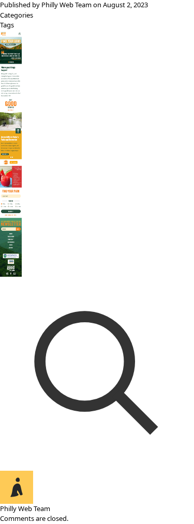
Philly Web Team (66, 4)
